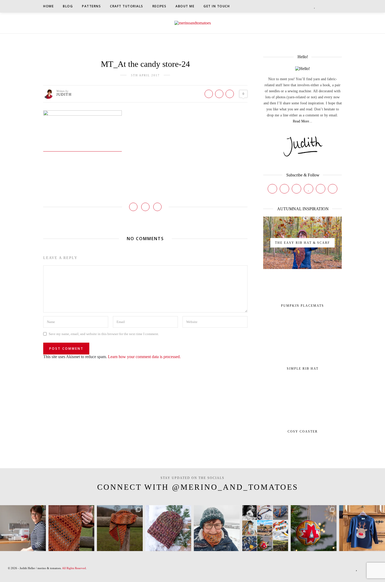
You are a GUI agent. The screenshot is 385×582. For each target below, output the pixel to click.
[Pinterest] (296, 188)
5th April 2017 (145, 75)
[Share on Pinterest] (219, 94)
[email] (327, 6)
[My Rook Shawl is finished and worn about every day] (120, 528)
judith (64, 94)
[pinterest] (308, 6)
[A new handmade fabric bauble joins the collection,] (314, 528)
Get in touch (217, 6)
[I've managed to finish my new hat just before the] (168, 528)
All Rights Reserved (74, 568)
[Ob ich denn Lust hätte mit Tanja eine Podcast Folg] (23, 528)
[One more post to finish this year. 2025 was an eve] (265, 528)
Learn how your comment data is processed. (144, 356)
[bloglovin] (314, 6)
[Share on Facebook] (209, 94)
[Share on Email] (230, 94)
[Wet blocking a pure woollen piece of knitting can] (71, 528)
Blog (68, 6)
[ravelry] (320, 6)
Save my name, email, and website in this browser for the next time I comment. (104, 334)
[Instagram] (284, 188)
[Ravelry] (320, 188)
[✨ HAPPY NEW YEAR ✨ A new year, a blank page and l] (217, 528)
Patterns (91, 6)
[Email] (332, 188)
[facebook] (295, 6)
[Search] (340, 6)
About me (184, 6)
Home (48, 6)
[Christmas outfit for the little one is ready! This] (362, 528)
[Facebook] (272, 188)
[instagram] (302, 6)
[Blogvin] (308, 188)
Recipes (159, 6)
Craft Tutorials (126, 6)
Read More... (302, 121)
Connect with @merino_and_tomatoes (197, 487)
